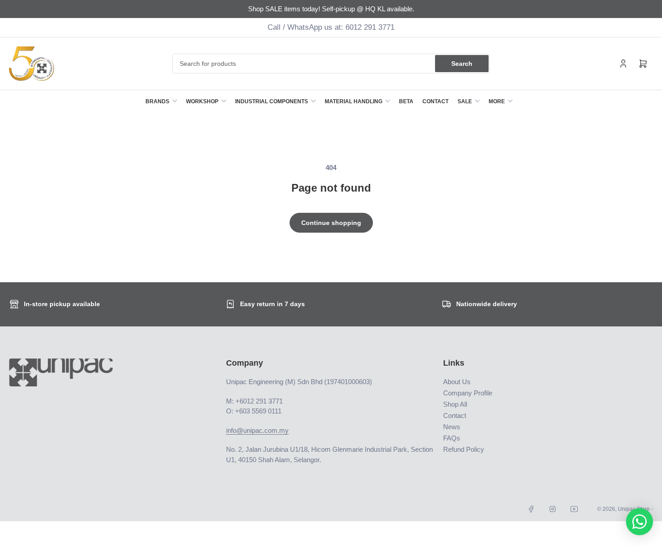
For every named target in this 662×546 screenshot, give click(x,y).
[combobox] (331, 63)
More (497, 101)
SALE (465, 101)
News (451, 427)
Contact (435, 101)
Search (461, 63)
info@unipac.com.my (257, 430)
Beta (406, 101)
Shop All (455, 404)
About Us (457, 381)
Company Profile (467, 393)
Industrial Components (271, 101)
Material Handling (353, 101)
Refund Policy (463, 449)
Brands (157, 101)
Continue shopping (331, 222)
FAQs (451, 438)
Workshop (202, 101)
